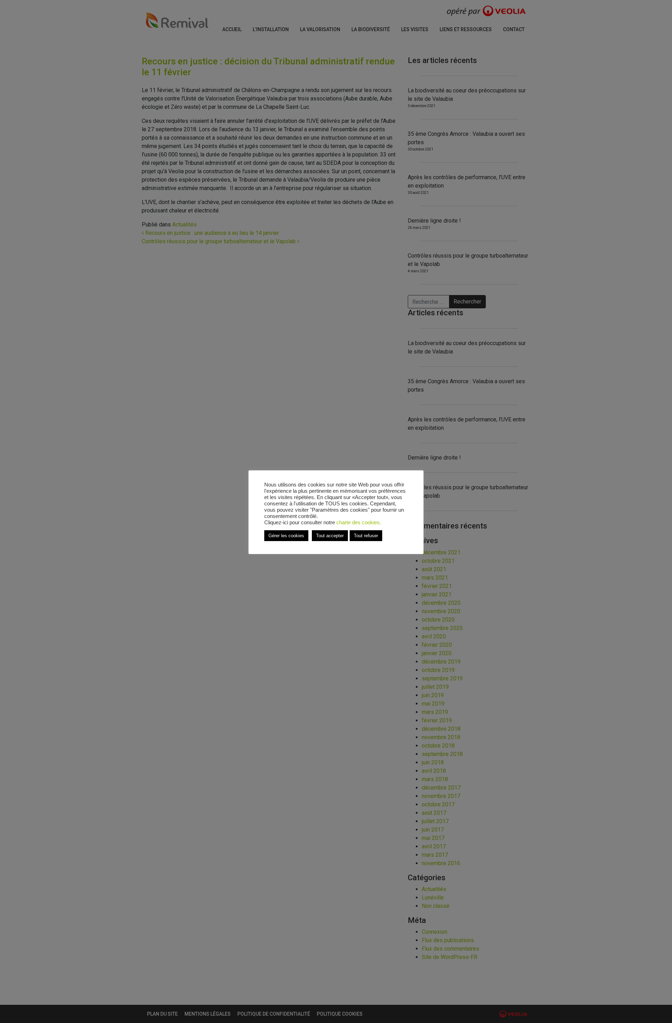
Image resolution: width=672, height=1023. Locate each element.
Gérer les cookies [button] (286, 535)
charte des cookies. (358, 522)
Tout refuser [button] (366, 535)
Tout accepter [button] (330, 535)
